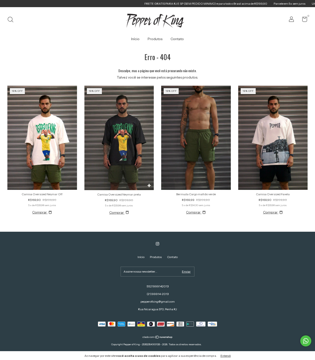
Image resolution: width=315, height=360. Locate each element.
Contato (177, 39)
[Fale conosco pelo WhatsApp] (305, 340)
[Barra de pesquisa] (12, 20)
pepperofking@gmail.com (158, 301)
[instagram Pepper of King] (157, 244)
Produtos (155, 39)
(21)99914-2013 (158, 294)
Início (135, 39)
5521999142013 (158, 286)
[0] (303, 20)
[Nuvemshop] (157, 337)
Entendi (225, 356)
